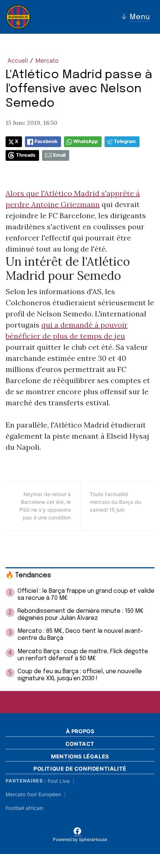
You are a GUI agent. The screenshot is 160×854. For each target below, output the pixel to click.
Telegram (125, 141)
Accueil (17, 60)
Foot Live (59, 781)
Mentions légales (80, 756)
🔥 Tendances (28, 575)
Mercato (47, 60)
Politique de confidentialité (80, 768)
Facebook (46, 141)
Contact (80, 744)
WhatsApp (85, 141)
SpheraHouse (93, 839)
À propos (80, 731)
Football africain (25, 808)
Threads (25, 155)
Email (59, 155)
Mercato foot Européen (33, 794)
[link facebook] (77, 830)
